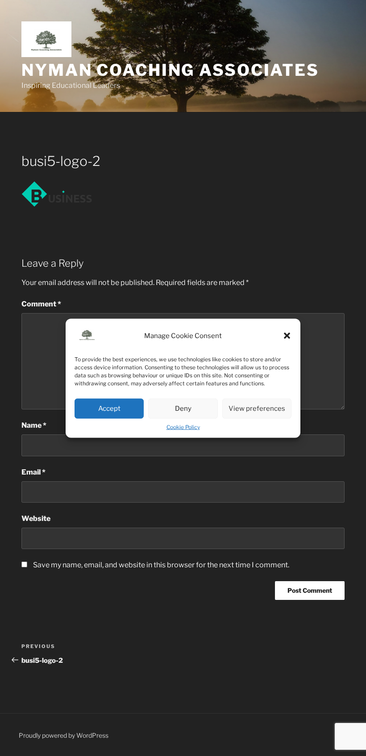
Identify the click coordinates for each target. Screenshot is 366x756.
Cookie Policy (183, 426)
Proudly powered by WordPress (63, 735)
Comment (41, 304)
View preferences (257, 409)
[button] (287, 335)
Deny (183, 409)
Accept (109, 409)
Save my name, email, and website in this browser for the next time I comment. (161, 565)
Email (33, 472)
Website (35, 518)
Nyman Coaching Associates (170, 70)
